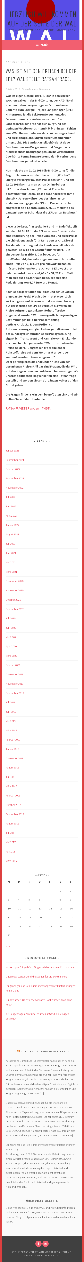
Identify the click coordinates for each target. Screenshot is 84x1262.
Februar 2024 (13, 469)
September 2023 (15, 478)
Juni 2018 (11, 777)
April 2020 (11, 646)
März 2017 (11, 861)
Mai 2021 (11, 562)
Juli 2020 (10, 618)
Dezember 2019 (14, 674)
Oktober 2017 (13, 805)
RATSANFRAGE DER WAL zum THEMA (28, 408)
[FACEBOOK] (38, 1244)
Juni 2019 (11, 711)
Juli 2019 (10, 702)
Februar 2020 (13, 665)
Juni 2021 (11, 553)
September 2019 (15, 693)
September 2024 (15, 460)
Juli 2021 (10, 543)
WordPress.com (48, 1255)
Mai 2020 (11, 637)
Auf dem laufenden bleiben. (44, 1051)
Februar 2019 (13, 739)
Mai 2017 (11, 842)
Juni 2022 (11, 506)
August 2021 (12, 534)
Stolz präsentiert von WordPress (36, 1252)
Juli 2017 (10, 833)
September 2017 (15, 814)
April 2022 (11, 515)
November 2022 (14, 487)
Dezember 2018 (14, 758)
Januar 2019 (12, 749)
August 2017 (12, 823)
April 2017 (11, 851)
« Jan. (9, 946)
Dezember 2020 (14, 581)
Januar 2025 (12, 450)
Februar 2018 (13, 795)
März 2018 (11, 786)
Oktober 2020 (13, 599)
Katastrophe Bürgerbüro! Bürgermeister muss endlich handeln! (40, 967)
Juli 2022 (10, 497)
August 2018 (12, 767)
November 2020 (14, 590)
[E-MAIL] (45, 1244)
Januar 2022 (12, 525)
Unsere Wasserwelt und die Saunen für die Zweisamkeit (36, 976)
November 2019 (14, 683)
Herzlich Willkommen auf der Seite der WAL (42, 18)
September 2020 (15, 609)
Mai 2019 (11, 721)
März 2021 (11, 571)
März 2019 (11, 730)
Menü (44, 44)
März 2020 (11, 655)
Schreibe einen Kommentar (37, 89)
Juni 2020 (11, 627)
